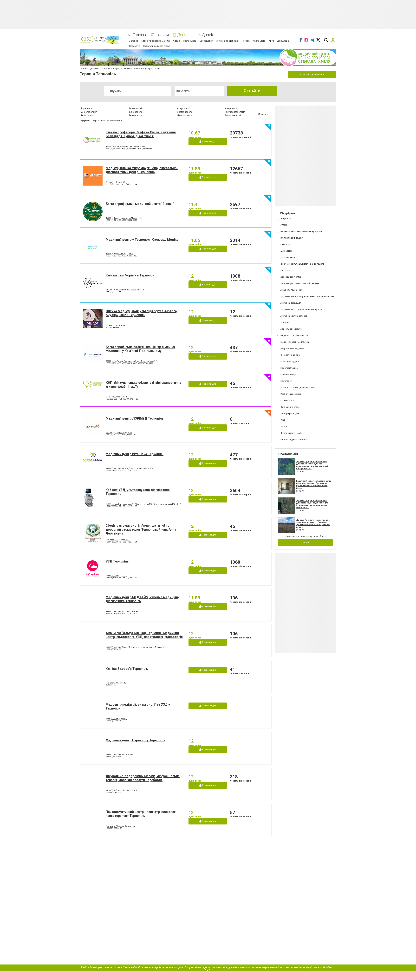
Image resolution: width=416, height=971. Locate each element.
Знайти (253, 91)
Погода (246, 41)
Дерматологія (184, 115)
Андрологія (231, 108)
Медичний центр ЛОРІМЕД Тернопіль (134, 418)
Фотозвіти (134, 46)
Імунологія (86, 108)
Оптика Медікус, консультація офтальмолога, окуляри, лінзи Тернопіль (142, 313)
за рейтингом (99, 121)
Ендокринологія (233, 115)
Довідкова (283, 41)
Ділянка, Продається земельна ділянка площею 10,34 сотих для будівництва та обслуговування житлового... (312, 504)
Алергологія (183, 108)
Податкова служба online (156, 46)
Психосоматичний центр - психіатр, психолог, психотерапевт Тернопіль (141, 814)
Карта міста (259, 41)
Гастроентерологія (235, 112)
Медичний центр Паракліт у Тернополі (135, 740)
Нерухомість (189, 41)
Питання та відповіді (227, 41)
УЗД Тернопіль (117, 561)
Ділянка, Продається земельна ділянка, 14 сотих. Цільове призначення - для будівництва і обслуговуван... (312, 465)
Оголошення (206, 41)
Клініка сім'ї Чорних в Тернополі (130, 275)
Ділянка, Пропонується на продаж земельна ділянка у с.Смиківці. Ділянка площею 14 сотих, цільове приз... (313, 523)
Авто (271, 41)
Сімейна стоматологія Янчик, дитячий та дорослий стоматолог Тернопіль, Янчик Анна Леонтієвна (141, 529)
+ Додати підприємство (312, 74)
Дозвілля (210, 35)
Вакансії (133, 41)
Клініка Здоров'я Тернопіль (127, 669)
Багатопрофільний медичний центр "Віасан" (140, 204)
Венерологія (136, 112)
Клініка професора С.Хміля (155, 41)
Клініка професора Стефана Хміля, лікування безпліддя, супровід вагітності (141, 134)
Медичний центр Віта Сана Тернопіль (134, 454)
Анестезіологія (89, 112)
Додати (305, 542)
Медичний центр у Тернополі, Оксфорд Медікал (143, 239)
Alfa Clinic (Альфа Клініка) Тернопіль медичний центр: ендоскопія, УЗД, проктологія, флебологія (144, 635)
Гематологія (87, 115)
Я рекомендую (208, 141)
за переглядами (114, 121)
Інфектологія (136, 108)
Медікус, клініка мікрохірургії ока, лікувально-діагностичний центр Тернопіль (142, 170)
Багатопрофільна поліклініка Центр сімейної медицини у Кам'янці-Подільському (140, 349)
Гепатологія (135, 115)
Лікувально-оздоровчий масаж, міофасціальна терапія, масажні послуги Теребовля (143, 778)
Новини (162, 35)
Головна (140, 35)
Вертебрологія (185, 112)
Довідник (185, 35)
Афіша (176, 41)
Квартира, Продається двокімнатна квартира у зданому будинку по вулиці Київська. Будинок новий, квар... (313, 484)
